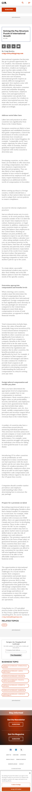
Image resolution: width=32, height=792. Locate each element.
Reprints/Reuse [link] (12, 764)
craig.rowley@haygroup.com (12, 53)
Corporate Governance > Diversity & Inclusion (14, 685)
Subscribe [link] (15, 754)
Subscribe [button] (16, 724)
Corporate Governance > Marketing (14, 690)
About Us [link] (8, 754)
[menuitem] (4, 46)
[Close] (30, 773)
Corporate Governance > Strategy (13, 676)
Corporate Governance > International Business (15, 666)
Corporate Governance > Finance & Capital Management (13, 680)
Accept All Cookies (16, 789)
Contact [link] (21, 764)
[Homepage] (4, 3)
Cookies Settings (16, 768)
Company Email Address (13, 650)
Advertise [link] (23, 754)
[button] (29, 3)
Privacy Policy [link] (10, 759)
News (4, 625)
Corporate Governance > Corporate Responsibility (14, 694)
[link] (4, 46)
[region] (16, 781)
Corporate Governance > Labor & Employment (13, 671)
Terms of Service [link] (21, 759)
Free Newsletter (16, 655)
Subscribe (9, 9)
